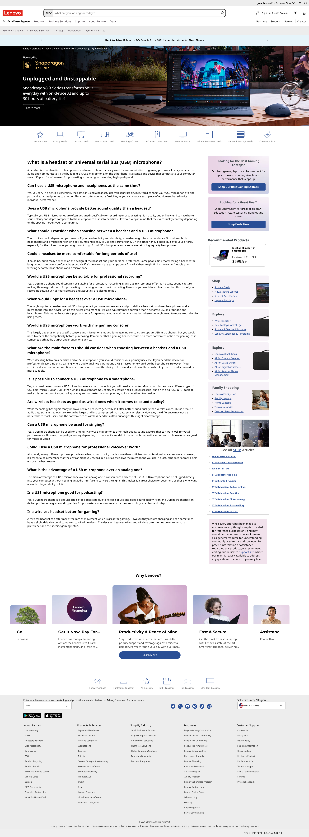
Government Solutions (142, 740)
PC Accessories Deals (157, 141)
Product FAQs (84, 776)
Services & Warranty (87, 771)
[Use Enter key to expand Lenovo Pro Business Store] (293, 3)
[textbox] (262, 705)
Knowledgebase (97, 687)
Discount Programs (140, 761)
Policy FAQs (242, 735)
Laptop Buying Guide (194, 792)
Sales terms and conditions (203, 826)
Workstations (84, 745)
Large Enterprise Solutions (143, 735)
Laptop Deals (60, 141)
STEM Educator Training (224, 474)
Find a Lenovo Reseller (248, 771)
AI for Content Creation (227, 358)
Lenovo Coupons (86, 792)
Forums (241, 776)
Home (26, 48)
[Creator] (308, 21)
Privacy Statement (116, 700)
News (27, 735)
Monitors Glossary (210, 687)
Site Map (145, 826)
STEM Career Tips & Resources (227, 462)
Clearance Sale (267, 141)
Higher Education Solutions (144, 750)
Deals (80, 787)
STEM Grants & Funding (224, 480)
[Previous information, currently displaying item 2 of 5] (42, 40)
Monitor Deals (182, 141)
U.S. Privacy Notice (130, 826)
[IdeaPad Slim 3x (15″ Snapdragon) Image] (221, 255)
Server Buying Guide (194, 812)
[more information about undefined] (244, 257)
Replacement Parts (246, 761)
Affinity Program (192, 776)
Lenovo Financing (192, 761)
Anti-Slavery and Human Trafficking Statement (238, 826)
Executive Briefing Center (37, 771)
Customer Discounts (194, 766)
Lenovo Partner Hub (194, 787)
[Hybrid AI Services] (106, 31)
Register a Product (246, 756)
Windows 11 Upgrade (88, 802)
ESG (27, 756)
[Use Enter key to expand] (290, 13)
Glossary (36, 48)
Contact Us (242, 730)
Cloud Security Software (89, 797)
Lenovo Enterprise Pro (195, 750)
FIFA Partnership (33, 787)
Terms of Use (157, 826)
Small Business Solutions (143, 730)
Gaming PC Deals (130, 141)
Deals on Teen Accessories (229, 411)
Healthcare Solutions (141, 745)
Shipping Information (247, 745)
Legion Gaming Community (197, 730)
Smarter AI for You (86, 735)
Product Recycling (33, 761)
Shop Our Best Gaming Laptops (238, 187)
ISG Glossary (187, 687)
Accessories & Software (89, 766)
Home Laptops (223, 402)
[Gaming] (294, 21)
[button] (300, 3)
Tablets (81, 756)
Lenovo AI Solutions (226, 353)
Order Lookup (244, 750)
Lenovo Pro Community (195, 740)
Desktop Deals (81, 141)
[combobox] (48, 13)
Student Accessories (226, 296)
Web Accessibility (33, 745)
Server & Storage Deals (240, 141)
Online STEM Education (224, 456)
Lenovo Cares (31, 776)
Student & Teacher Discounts (230, 329)
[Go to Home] (13, 13)
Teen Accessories (224, 407)
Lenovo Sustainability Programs (232, 333)
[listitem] (238, 255)
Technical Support (245, 766)
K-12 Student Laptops (226, 291)
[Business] (268, 21)
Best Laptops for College (228, 325)
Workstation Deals (105, 141)
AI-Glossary (147, 687)
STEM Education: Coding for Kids (228, 487)
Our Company (31, 730)
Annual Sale (40, 141)
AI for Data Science (225, 362)
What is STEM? (223, 320)
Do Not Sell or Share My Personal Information (99, 826)
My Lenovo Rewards (194, 756)
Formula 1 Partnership (35, 792)
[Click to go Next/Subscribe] (67, 705)
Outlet (81, 781)
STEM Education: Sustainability (228, 505)
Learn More (150, 655)
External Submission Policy (177, 826)
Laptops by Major (224, 300)
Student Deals (222, 287)
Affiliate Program (192, 771)
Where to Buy (190, 797)
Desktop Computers (87, 740)
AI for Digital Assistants (227, 367)
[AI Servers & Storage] (51, 31)
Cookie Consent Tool (68, 826)
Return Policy (243, 740)
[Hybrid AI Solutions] (25, 31)
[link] (295, 13)
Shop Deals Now (238, 224)
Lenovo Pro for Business (195, 745)
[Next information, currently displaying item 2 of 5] (267, 40)
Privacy (54, 826)
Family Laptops (223, 398)
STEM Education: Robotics (225, 493)
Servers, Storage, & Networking (93, 761)
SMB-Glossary (166, 687)
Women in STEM (220, 468)
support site (246, 552)
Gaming (82, 750)
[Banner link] (154, 40)
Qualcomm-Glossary (123, 687)
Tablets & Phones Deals (209, 141)
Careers (28, 781)
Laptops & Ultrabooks (88, 730)
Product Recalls (32, 766)
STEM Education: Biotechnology (228, 499)
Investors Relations (34, 740)
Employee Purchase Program (198, 781)
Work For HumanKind (35, 797)
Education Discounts (141, 756)
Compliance (30, 750)
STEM (237, 450)
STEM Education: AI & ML (225, 511)
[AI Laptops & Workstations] (83, 31)
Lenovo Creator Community (197, 735)
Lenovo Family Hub (225, 394)
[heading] (248, 249)
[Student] (281, 21)
